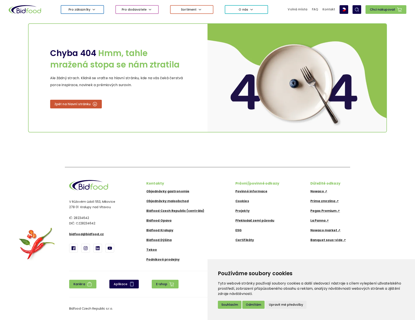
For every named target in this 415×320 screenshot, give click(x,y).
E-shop (162, 284)
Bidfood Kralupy (160, 230)
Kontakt (328, 9)
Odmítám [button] (253, 304)
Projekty (242, 211)
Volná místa (297, 9)
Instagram (85, 248)
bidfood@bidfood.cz (86, 234)
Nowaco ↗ (318, 191)
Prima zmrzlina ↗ (324, 201)
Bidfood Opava (158, 220)
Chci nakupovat (382, 9)
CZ (344, 9)
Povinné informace (251, 191)
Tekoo (151, 250)
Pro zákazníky (79, 9)
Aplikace (121, 284)
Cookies (242, 201)
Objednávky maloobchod (167, 201)
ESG (238, 230)
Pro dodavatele (134, 9)
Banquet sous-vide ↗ (328, 240)
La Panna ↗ (319, 220)
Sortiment (188, 9)
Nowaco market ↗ (325, 230)
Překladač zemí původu (254, 220)
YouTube (109, 248)
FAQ (315, 9)
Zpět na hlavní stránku (72, 104)
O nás (243, 9)
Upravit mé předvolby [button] (286, 304)
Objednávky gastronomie (167, 191)
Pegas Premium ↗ (325, 211)
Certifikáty (244, 240)
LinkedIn (97, 248)
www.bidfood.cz (88, 185)
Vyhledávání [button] (357, 9)
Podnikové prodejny (163, 259)
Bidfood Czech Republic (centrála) (175, 211)
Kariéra (79, 284)
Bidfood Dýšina (159, 240)
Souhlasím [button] (229, 304)
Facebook (73, 248)
